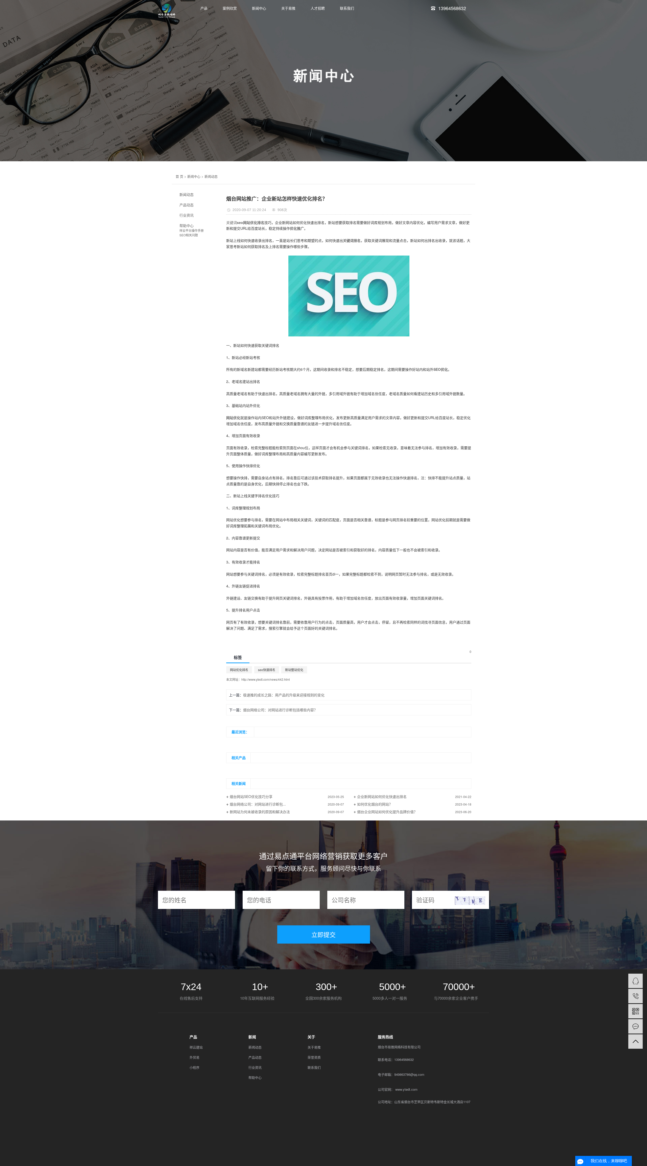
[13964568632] (635, 996)
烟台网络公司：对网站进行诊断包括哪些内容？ (280, 709)
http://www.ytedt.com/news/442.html (265, 679)
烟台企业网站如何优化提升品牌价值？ (387, 811)
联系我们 (347, 8)
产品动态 (186, 204)
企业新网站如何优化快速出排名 (382, 796)
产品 (203, 8)
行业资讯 (186, 215)
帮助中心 (186, 225)
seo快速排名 (266, 670)
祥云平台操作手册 (191, 230)
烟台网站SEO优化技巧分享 (251, 796)
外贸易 (194, 1057)
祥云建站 (196, 1047)
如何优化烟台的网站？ (374, 804)
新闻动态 (211, 176)
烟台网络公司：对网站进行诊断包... (258, 804)
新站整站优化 (294, 670)
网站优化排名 (239, 670)
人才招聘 (318, 8)
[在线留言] (635, 1026)
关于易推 (288, 8)
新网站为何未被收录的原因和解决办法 (260, 811)
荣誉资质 (314, 1057)
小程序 (194, 1067)
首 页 (179, 176)
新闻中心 (259, 8)
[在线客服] (635, 981)
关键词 (231, 222)
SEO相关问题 (188, 235)
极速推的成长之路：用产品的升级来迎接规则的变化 (284, 694)
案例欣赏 (230, 8)
